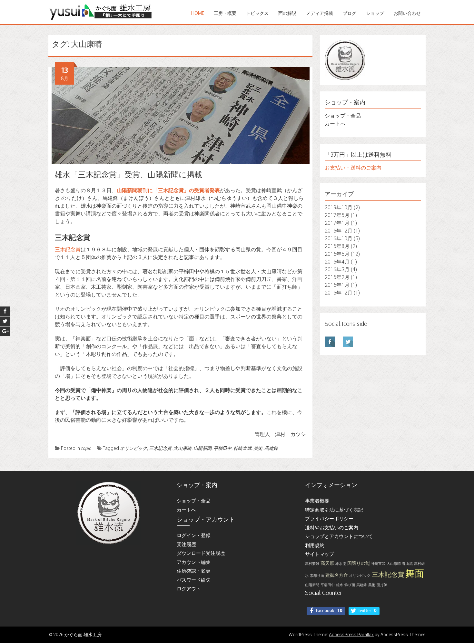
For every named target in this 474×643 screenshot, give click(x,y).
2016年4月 (337, 262)
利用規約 (314, 545)
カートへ (335, 123)
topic (86, 448)
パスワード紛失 (194, 580)
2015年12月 (338, 293)
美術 (257, 448)
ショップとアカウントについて (339, 536)
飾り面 (349, 585)
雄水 (339, 585)
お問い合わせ (407, 13)
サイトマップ (319, 554)
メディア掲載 (319, 13)
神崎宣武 (242, 448)
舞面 (414, 573)
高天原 (327, 563)
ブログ (349, 13)
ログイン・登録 (194, 535)
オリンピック (133, 448)
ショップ (375, 13)
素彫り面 (317, 576)
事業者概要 (317, 501)
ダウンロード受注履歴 (201, 553)
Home (197, 13)
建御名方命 (336, 575)
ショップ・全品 (343, 116)
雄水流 (340, 564)
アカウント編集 (194, 562)
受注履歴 (186, 544)
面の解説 (287, 13)
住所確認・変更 (194, 571)
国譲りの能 (358, 563)
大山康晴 (182, 448)
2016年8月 (337, 246)
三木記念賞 (68, 249)
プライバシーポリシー (329, 519)
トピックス (257, 13)
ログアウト (189, 589)
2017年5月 (337, 215)
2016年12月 (338, 231)
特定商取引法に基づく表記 (334, 510)
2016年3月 (337, 269)
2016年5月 (337, 254)
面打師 (382, 585)
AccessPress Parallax (351, 634)
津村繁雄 (312, 564)
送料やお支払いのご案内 (331, 528)
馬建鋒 (271, 448)
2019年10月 (338, 207)
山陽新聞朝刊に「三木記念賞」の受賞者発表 (168, 190)
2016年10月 (338, 238)
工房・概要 (225, 13)
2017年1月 (337, 223)
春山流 (407, 564)
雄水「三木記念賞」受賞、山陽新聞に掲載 (128, 174)
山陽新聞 (202, 448)
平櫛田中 (222, 448)
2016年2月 (337, 277)
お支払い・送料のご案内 (353, 168)
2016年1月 (337, 285)
